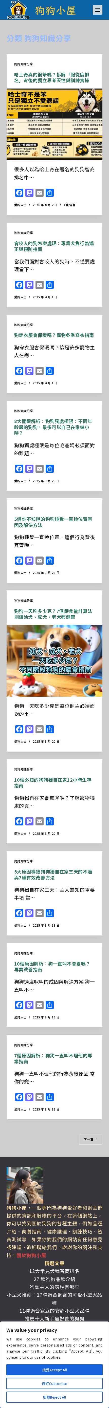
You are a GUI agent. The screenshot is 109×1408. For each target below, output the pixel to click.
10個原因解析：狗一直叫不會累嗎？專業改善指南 (52, 966)
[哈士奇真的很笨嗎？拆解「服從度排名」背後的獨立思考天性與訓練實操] (54, 124)
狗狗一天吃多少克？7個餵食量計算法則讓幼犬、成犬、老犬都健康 (53, 614)
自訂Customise (54, 1383)
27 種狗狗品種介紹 (55, 1278)
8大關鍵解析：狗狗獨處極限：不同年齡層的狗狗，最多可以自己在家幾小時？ (53, 427)
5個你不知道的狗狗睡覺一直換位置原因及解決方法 (53, 522)
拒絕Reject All (54, 1397)
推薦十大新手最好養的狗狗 (54, 1318)
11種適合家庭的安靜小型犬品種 (54, 1310)
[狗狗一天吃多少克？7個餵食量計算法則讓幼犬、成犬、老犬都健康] (54, 661)
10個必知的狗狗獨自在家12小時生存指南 (53, 782)
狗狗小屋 (55, 9)
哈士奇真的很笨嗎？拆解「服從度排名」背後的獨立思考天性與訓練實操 (51, 77)
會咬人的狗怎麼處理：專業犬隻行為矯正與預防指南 (54, 246)
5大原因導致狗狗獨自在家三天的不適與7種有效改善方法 (53, 874)
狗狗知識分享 (23, 64)
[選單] (97, 10)
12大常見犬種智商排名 (54, 1270)
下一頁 (88, 1139)
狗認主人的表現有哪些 (54, 1286)
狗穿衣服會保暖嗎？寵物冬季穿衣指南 (54, 335)
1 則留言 (69, 205)
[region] (54, 1364)
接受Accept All (54, 1369)
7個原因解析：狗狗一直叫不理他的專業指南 (53, 1058)
